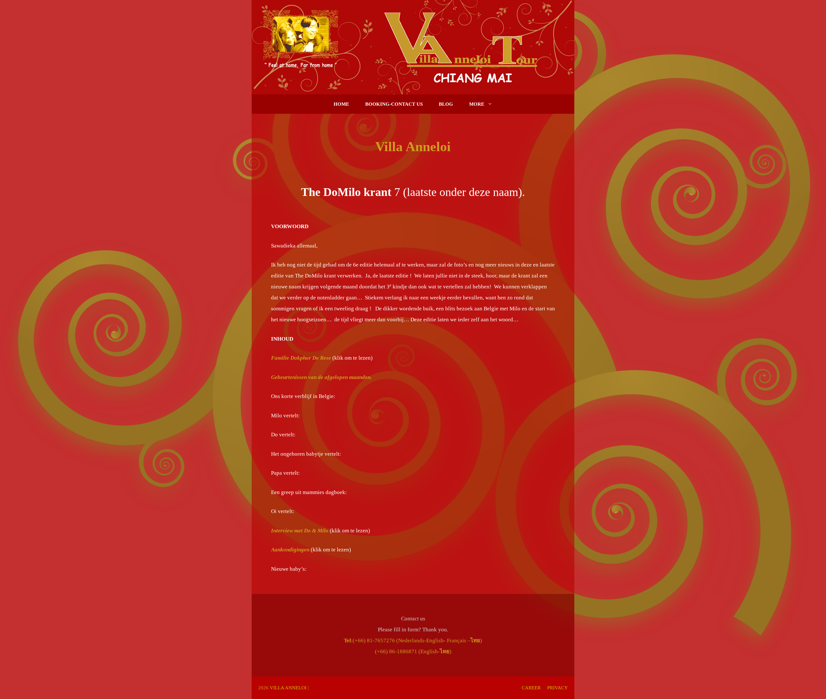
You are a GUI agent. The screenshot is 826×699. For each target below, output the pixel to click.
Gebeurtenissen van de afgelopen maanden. (321, 377)
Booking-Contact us (394, 104)
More (476, 104)
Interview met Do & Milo (299, 531)
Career (531, 687)
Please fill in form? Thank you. (413, 629)
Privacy (557, 687)
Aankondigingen (290, 550)
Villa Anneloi (288, 687)
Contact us (413, 619)
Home (341, 104)
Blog (446, 104)
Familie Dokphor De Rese (301, 358)
